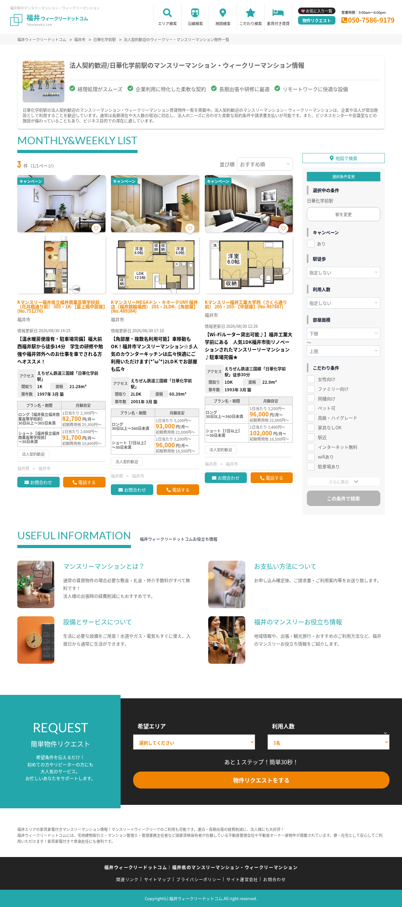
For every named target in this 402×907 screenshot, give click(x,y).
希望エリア (152, 726)
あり (321, 243)
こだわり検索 (250, 23)
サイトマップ (157, 879)
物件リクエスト (316, 20)
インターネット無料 (337, 447)
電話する (87, 482)
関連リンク (127, 879)
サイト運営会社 (242, 879)
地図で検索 (346, 158)
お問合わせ (41, 482)
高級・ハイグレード (337, 418)
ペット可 (326, 408)
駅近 (322, 437)
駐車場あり (329, 466)
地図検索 (223, 23)
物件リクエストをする (261, 780)
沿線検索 (195, 23)
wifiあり (326, 457)
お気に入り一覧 (319, 11)
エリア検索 (167, 23)
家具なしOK (329, 427)
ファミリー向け (333, 389)
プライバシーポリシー (198, 879)
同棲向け (326, 398)
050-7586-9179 (371, 20)
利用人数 (283, 726)
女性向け (326, 379)
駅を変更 (343, 214)
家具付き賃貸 (278, 23)
